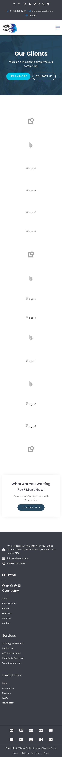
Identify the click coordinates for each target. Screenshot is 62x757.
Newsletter (8, 702)
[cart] (24, 4)
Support (6, 693)
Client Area (8, 688)
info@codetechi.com (42, 11)
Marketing (7, 648)
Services (6, 618)
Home (16, 753)
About (5, 598)
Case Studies (9, 603)
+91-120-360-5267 (17, 11)
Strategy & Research (13, 643)
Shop (46, 753)
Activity (25, 753)
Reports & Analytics (12, 658)
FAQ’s (5, 698)
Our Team (7, 613)
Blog (4, 683)
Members (36, 753)
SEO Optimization (11, 653)
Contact (33, 15)
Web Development (11, 663)
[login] (14, 4)
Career (5, 608)
